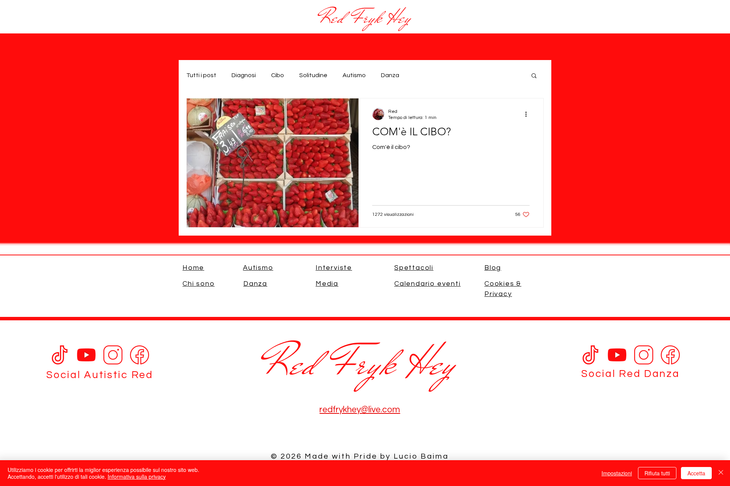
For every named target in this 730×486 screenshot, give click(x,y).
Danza (390, 75)
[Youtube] (86, 354)
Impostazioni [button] (616, 473)
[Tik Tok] (59, 354)
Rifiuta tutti (657, 473)
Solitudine (313, 75)
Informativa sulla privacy (137, 476)
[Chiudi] (720, 473)
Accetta (696, 473)
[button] (534, 76)
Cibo (277, 75)
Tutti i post (201, 75)
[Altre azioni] (528, 114)
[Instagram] (112, 354)
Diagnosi (244, 75)
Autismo (354, 75)
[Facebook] (139, 354)
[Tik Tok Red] (590, 354)
